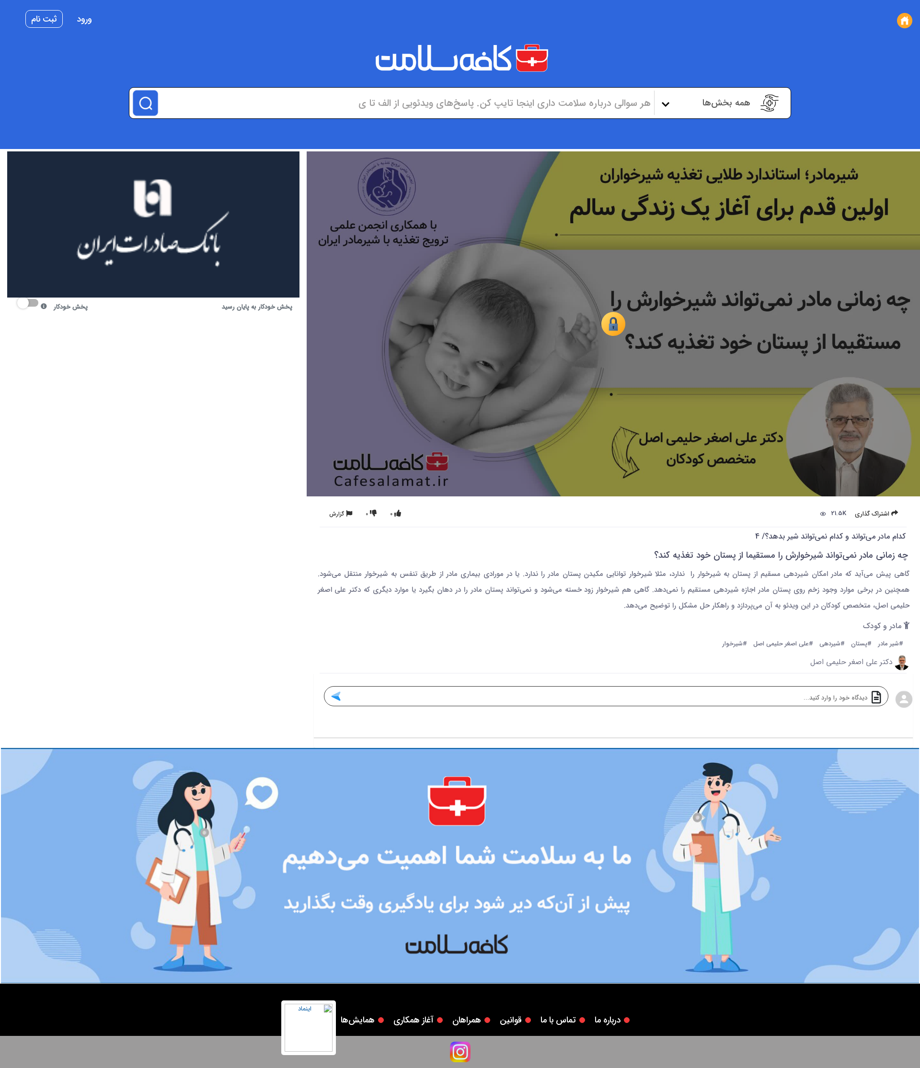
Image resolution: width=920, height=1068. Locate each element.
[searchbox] (405, 103)
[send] (336, 696)
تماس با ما (558, 1020)
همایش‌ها (358, 1020)
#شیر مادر (890, 644)
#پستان (861, 644)
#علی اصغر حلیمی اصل (783, 644)
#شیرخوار (734, 644)
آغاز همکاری (413, 1020)
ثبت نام (44, 19)
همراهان (466, 1020)
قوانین (511, 1020)
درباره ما (608, 1020)
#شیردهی (832, 644)
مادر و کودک (883, 626)
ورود (84, 19)
